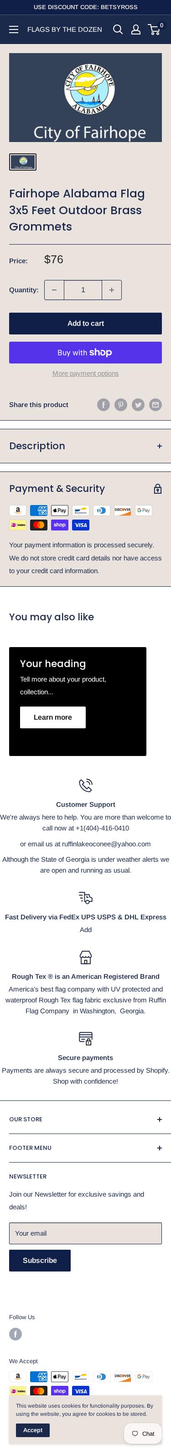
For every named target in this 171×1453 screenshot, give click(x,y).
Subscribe (40, 1260)
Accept (32, 1430)
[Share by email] (155, 404)
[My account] (135, 29)
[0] (154, 29)
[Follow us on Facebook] (15, 1334)
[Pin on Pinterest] (120, 404)
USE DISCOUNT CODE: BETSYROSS (86, 7)
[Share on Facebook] (103, 404)
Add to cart (85, 323)
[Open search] (118, 29)
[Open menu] (13, 29)
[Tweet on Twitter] (138, 404)
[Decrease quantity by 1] (54, 289)
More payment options (85, 373)
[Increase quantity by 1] (111, 289)
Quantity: (24, 290)
